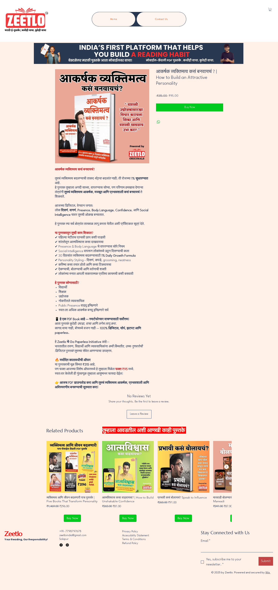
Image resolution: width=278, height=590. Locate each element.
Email (205, 541)
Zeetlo (14, 534)
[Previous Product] (51, 466)
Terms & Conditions (134, 539)
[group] (139, 481)
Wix (267, 572)
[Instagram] (67, 545)
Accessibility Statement (135, 535)
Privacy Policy (130, 531)
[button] (270, 9)
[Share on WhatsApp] (158, 122)
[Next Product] (226, 466)
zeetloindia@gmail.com (72, 535)
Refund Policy (130, 543)
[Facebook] (61, 545)
